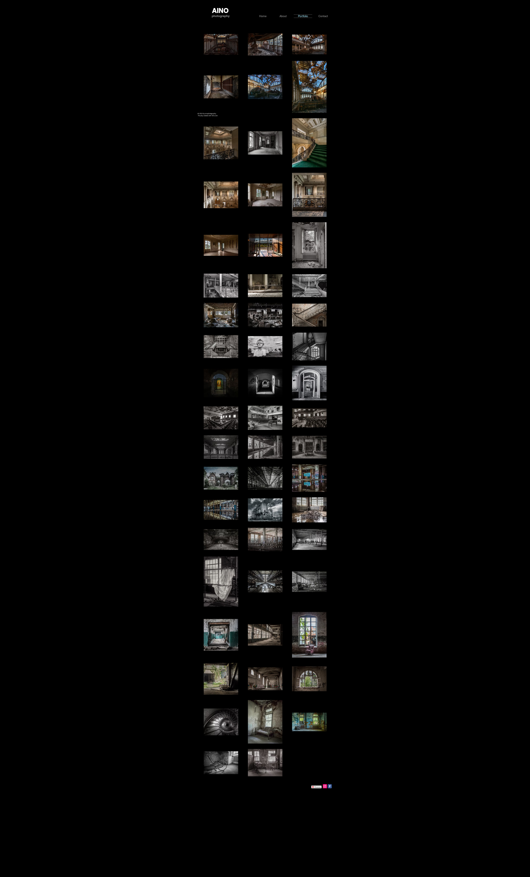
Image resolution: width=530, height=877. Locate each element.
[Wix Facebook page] (330, 786)
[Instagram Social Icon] (325, 786)
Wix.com (215, 116)
